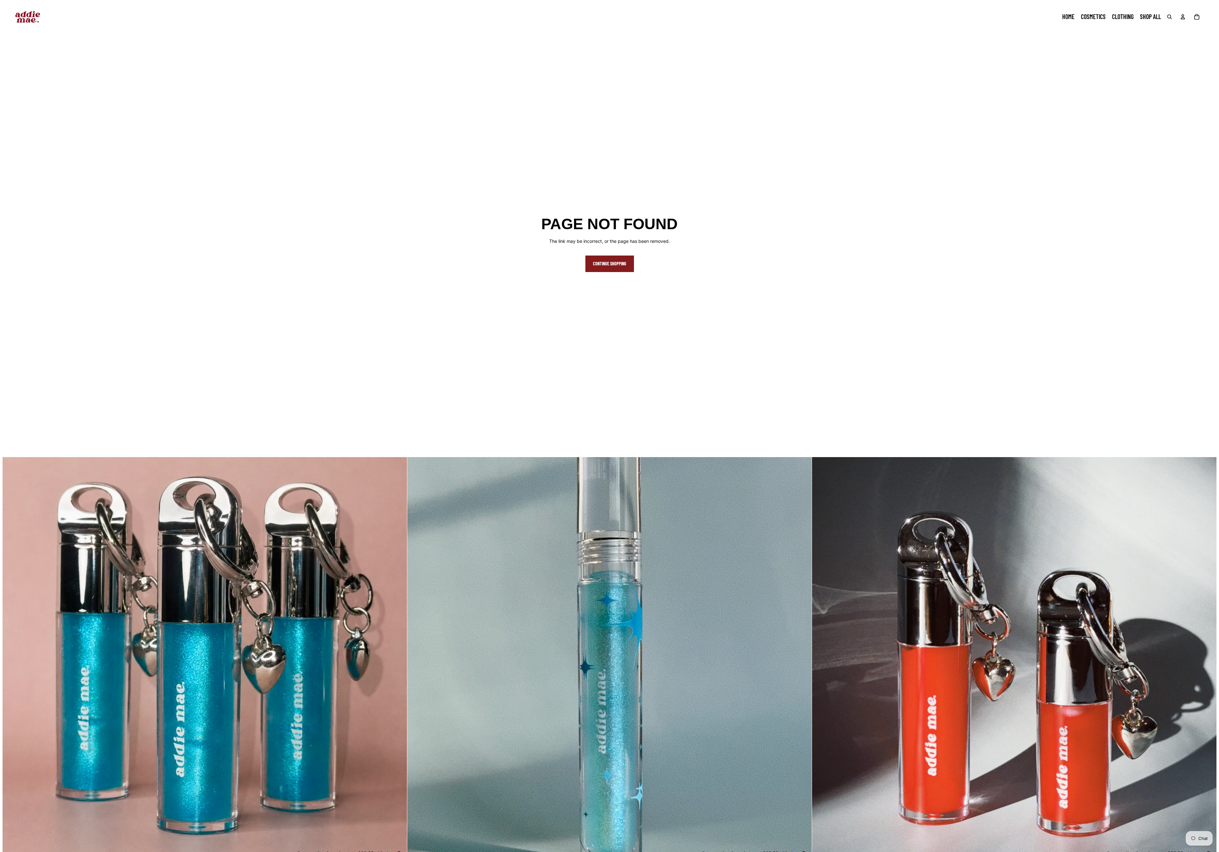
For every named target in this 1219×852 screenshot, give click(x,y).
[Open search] (1169, 17)
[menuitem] (1068, 17)
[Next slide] (397, 659)
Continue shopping (609, 263)
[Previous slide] (12, 659)
